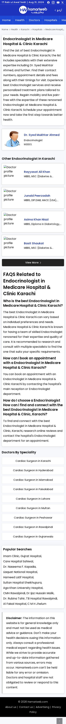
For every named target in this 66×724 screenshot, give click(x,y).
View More (32, 262)
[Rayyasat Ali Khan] (12, 174)
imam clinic (11, 556)
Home (6, 20)
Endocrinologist (33, 140)
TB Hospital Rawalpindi (41, 598)
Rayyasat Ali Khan (37, 172)
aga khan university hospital (23, 588)
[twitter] (62, 2)
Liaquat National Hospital (20, 572)
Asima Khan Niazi (36, 219)
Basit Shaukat (34, 243)
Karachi (25, 29)
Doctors (34, 20)
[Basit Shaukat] (12, 245)
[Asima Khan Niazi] (12, 222)
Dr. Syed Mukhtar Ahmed (41, 135)
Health (19, 20)
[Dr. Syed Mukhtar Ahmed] (12, 139)
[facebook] (48, 2)
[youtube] (58, 2)
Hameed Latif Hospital (18, 577)
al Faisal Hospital (14, 604)
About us (10, 707)
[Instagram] (53, 2)
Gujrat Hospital (31, 556)
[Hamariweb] (33, 10)
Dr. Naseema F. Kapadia (19, 567)
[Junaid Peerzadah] (12, 198)
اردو (59, 10)
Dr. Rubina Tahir (14, 598)
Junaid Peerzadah (37, 196)
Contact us (26, 707)
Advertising (42, 707)
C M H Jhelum (36, 604)
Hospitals (50, 20)
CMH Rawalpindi (14, 593)
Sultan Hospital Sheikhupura (22, 583)
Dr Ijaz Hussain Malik (40, 593)
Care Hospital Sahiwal (18, 561)
